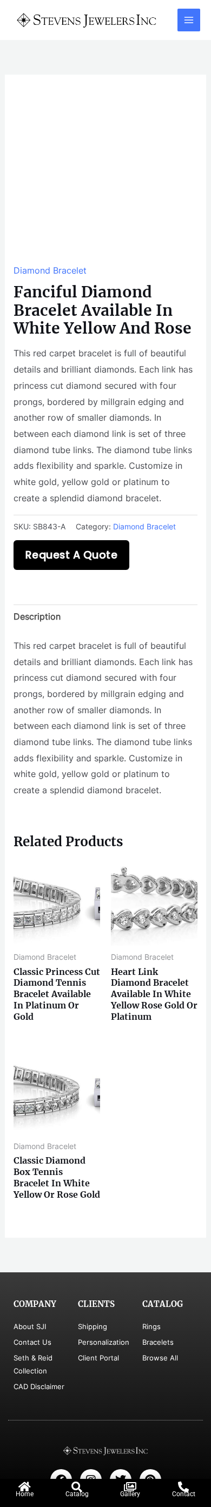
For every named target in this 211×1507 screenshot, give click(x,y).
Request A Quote (71, 555)
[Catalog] (76, 1487)
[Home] (24, 1487)
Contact (183, 1494)
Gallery (130, 1494)
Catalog (77, 1494)
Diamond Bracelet (50, 270)
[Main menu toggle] (188, 20)
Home (25, 1494)
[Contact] (183, 1487)
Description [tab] (37, 616)
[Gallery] (130, 1487)
